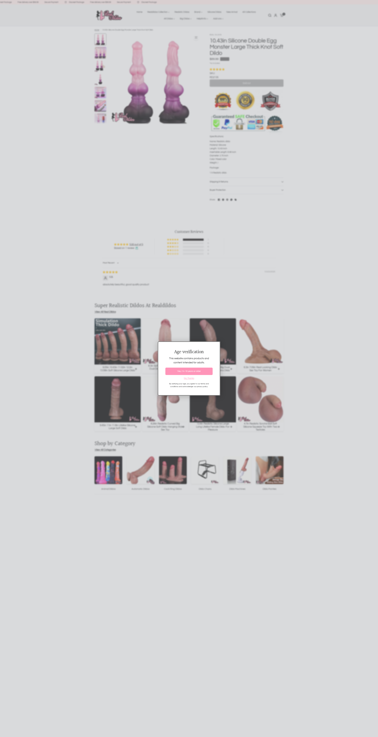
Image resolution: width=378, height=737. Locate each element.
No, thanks (189, 378)
